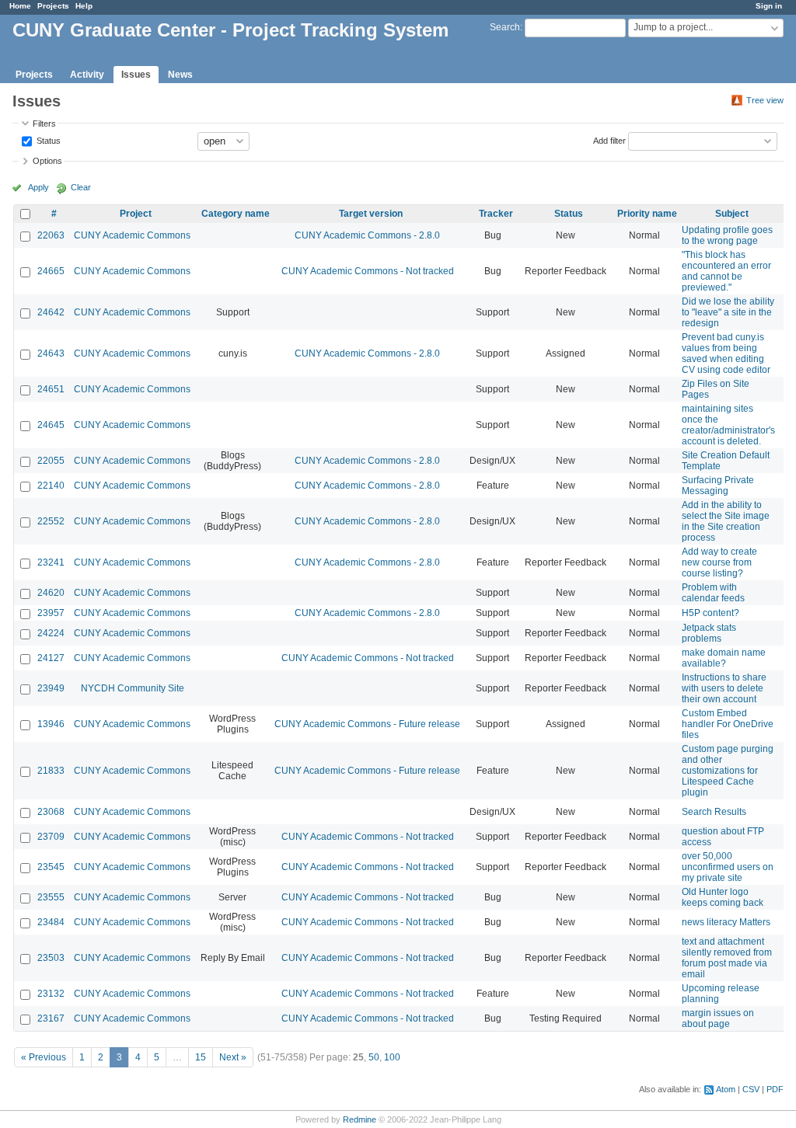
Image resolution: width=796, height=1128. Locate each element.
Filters (44, 123)
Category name (235, 213)
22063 (51, 235)
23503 (51, 957)
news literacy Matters (726, 922)
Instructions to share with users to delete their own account (724, 688)
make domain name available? (724, 658)
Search (505, 27)
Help (84, 6)
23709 (51, 836)
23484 (51, 922)
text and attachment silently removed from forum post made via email (727, 958)
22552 (51, 521)
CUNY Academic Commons (132, 235)
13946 (51, 724)
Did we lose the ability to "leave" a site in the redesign (728, 312)
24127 (51, 658)
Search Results (714, 811)
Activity (87, 74)
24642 (51, 312)
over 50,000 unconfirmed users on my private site (727, 867)
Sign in (769, 6)
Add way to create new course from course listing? (719, 562)
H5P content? (710, 613)
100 (392, 1057)
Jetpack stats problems (709, 633)
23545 (51, 867)
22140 (51, 485)
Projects (53, 6)
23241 (51, 562)
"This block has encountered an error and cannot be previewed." (726, 271)
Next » (232, 1057)
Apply (38, 187)
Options (47, 160)
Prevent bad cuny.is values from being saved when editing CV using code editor (726, 353)
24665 (51, 271)
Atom (725, 1089)
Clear (81, 187)
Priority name (647, 213)
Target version (371, 213)
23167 (51, 1018)
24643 (51, 353)
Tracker (496, 213)
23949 (51, 688)
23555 (51, 897)
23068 (51, 811)
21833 (51, 770)
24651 (51, 389)
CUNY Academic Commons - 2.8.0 (367, 235)
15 (200, 1057)
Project (136, 213)
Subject (732, 213)
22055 (51, 460)
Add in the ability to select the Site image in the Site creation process (726, 521)
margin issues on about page (718, 1018)
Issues (136, 74)
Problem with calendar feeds (713, 593)
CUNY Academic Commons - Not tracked (367, 271)
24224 (51, 633)
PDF (775, 1089)
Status (47, 139)
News (180, 74)
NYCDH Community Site (132, 688)
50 (373, 1057)
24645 (51, 425)
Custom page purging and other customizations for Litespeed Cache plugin (727, 770)
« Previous (43, 1057)
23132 (51, 993)
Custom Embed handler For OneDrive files (727, 724)
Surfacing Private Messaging (718, 485)
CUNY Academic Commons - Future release (367, 724)
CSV (750, 1089)
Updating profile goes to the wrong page (727, 235)
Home (20, 6)
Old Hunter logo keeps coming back (722, 897)
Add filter (609, 139)
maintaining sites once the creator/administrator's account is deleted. (728, 425)
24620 (51, 592)
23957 (51, 613)
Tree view (765, 100)
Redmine (359, 1119)
